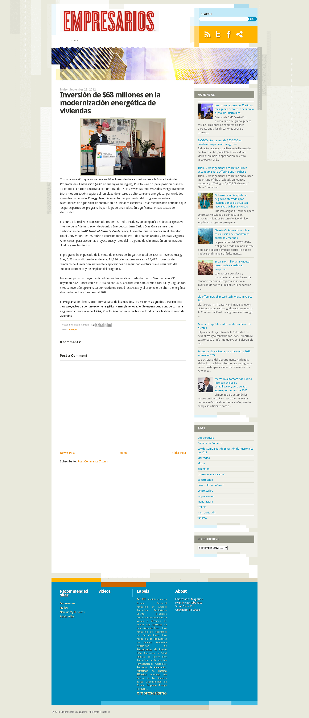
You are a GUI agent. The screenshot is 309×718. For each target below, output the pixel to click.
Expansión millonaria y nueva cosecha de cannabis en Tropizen (232, 265)
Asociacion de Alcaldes (152, 606)
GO (252, 19)
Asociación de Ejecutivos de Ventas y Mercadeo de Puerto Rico (152, 621)
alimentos (203, 468)
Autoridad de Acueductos (152, 667)
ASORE (141, 599)
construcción (205, 479)
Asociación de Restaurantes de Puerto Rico (152, 649)
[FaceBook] (228, 34)
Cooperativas (206, 437)
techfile (202, 507)
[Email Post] (93, 324)
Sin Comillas (67, 616)
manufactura (205, 501)
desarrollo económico (211, 485)
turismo (202, 518)
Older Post (179, 452)
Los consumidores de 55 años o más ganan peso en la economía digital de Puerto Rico (234, 109)
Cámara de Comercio (210, 443)
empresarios (205, 490)
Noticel (64, 607)
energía (73, 329)
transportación (206, 512)
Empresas (152, 685)
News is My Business (72, 612)
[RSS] (207, 34)
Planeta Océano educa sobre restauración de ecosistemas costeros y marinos (232, 234)
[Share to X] (105, 325)
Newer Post (67, 452)
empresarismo (206, 496)
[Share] (239, 34)
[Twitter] (218, 34)
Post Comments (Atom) (93, 461)
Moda (201, 463)
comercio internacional (211, 474)
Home (74, 40)
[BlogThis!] (101, 325)
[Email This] (97, 325)
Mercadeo (204, 457)
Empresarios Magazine (74, 711)
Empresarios (67, 603)
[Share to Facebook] (109, 325)
